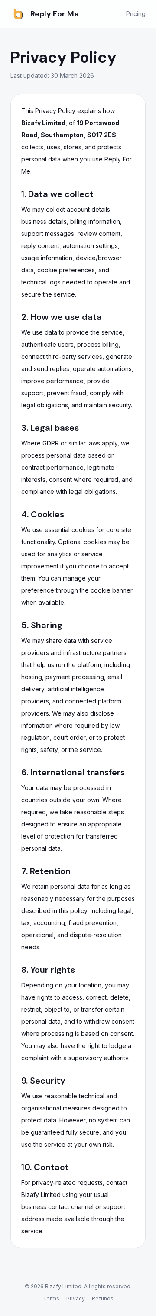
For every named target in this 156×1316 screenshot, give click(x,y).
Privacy (75, 1298)
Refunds (103, 1298)
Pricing (136, 13)
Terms (51, 1298)
